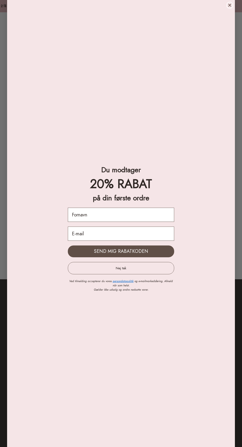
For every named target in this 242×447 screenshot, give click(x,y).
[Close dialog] (230, 5)
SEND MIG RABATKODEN (121, 251)
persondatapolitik (123, 281)
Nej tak (121, 268)
